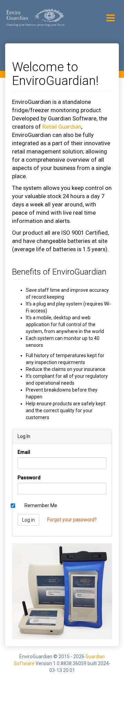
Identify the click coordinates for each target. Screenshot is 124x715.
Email (24, 452)
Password (29, 477)
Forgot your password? (72, 519)
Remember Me (40, 505)
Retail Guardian (61, 126)
